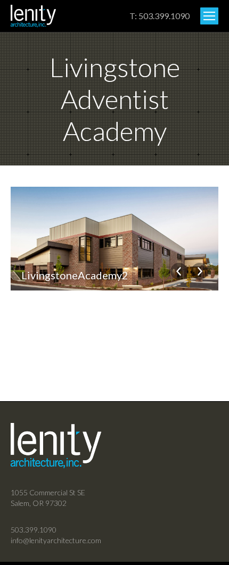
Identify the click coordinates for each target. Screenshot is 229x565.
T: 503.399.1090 (159, 16)
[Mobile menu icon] (209, 15)
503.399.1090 (33, 529)
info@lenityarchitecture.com (56, 540)
